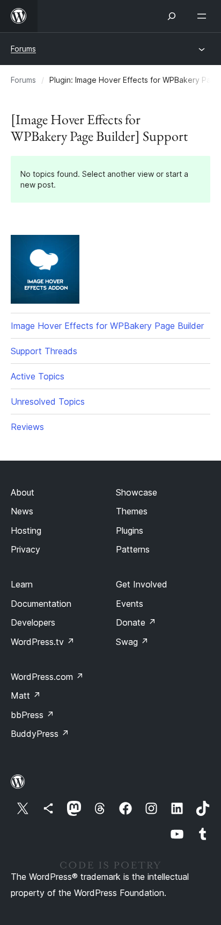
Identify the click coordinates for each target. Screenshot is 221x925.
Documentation (41, 603)
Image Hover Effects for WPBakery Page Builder (107, 325)
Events (129, 603)
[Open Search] (172, 16)
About (22, 492)
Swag (132, 641)
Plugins (129, 530)
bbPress (32, 714)
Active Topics (37, 376)
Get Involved (141, 584)
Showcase (136, 492)
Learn (22, 584)
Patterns (133, 549)
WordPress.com (47, 676)
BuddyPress (40, 733)
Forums (23, 48)
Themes (132, 511)
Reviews (27, 426)
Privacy (25, 549)
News (22, 511)
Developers (33, 622)
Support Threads (44, 351)
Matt (26, 695)
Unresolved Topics (48, 401)
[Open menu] (204, 16)
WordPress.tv (43, 641)
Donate (136, 622)
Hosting (26, 530)
